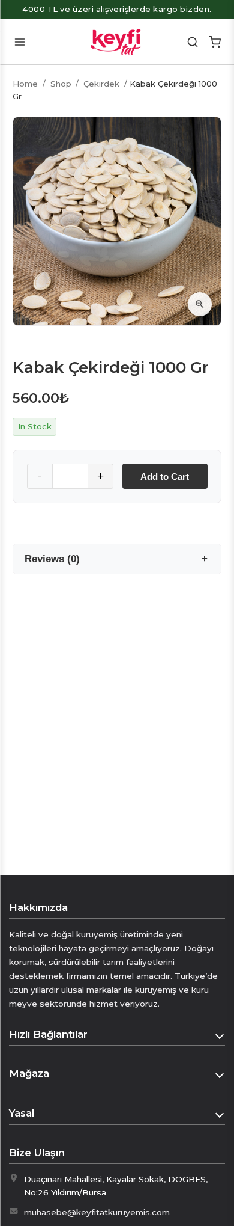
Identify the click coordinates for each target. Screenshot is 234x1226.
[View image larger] (200, 304)
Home (25, 83)
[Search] (193, 42)
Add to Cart (164, 476)
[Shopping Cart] (214, 42)
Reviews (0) (52, 558)
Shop (60, 83)
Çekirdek (101, 83)
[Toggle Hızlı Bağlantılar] (220, 1035)
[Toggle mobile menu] (19, 42)
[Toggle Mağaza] (220, 1074)
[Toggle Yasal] (220, 1114)
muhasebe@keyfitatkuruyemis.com (97, 1212)
